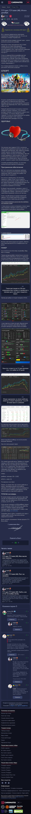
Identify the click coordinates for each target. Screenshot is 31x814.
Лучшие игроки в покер (7, 718)
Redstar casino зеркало (7, 755)
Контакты (7, 788)
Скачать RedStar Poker (7, 777)
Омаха (3, 740)
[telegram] (5, 783)
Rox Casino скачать (6, 760)
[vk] (2, 783)
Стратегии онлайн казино (8, 720)
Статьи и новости (16, 793)
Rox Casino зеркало (6, 753)
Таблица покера (5, 730)
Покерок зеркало (5, 768)
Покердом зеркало (6, 765)
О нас (2, 788)
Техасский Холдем (6, 738)
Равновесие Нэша (6, 742)
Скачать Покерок (5, 770)
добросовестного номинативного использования (12, 797)
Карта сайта (25, 793)
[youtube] (9, 783)
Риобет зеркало (5, 748)
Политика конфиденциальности (9, 790)
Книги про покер (5, 716)
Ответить (11, 619)
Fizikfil (14, 689)
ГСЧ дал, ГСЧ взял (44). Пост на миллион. (13, 575)
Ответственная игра (24, 790)
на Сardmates (14, 511)
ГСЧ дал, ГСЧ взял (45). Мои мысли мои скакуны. (14, 557)
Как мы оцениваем (6, 793)
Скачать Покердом (6, 772)
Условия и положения (16, 788)
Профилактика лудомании (8, 723)
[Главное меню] (2, 2)
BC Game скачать (5, 750)
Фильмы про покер (6, 713)
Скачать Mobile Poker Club (8, 775)
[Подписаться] (10, 16)
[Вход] (28, 2)
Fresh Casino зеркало (6, 757)
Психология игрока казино (8, 725)
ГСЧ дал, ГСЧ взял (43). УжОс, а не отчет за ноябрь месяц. (14, 593)
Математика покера (6, 733)
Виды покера (4, 735)
